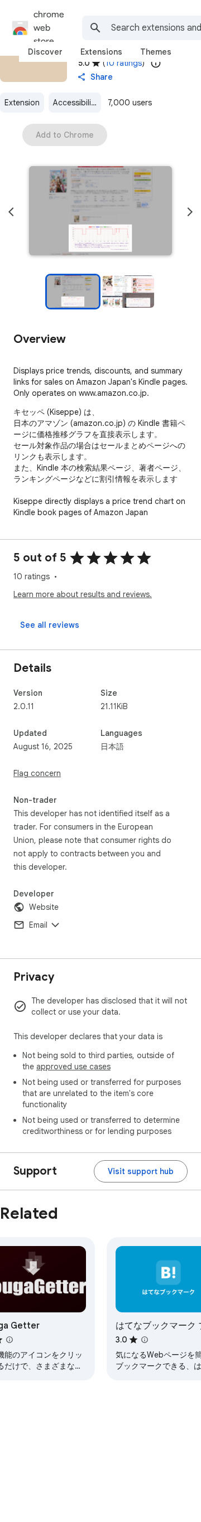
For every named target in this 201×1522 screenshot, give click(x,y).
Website (44, 907)
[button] (100, 212)
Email (38, 925)
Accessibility (75, 103)
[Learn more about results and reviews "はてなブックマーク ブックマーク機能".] (144, 1339)
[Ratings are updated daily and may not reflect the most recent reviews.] (156, 63)
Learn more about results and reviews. (82, 594)
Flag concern (37, 773)
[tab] (45, 52)
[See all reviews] (49, 625)
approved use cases (73, 1066)
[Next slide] (190, 212)
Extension (22, 103)
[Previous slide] (11, 212)
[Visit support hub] (141, 1171)
